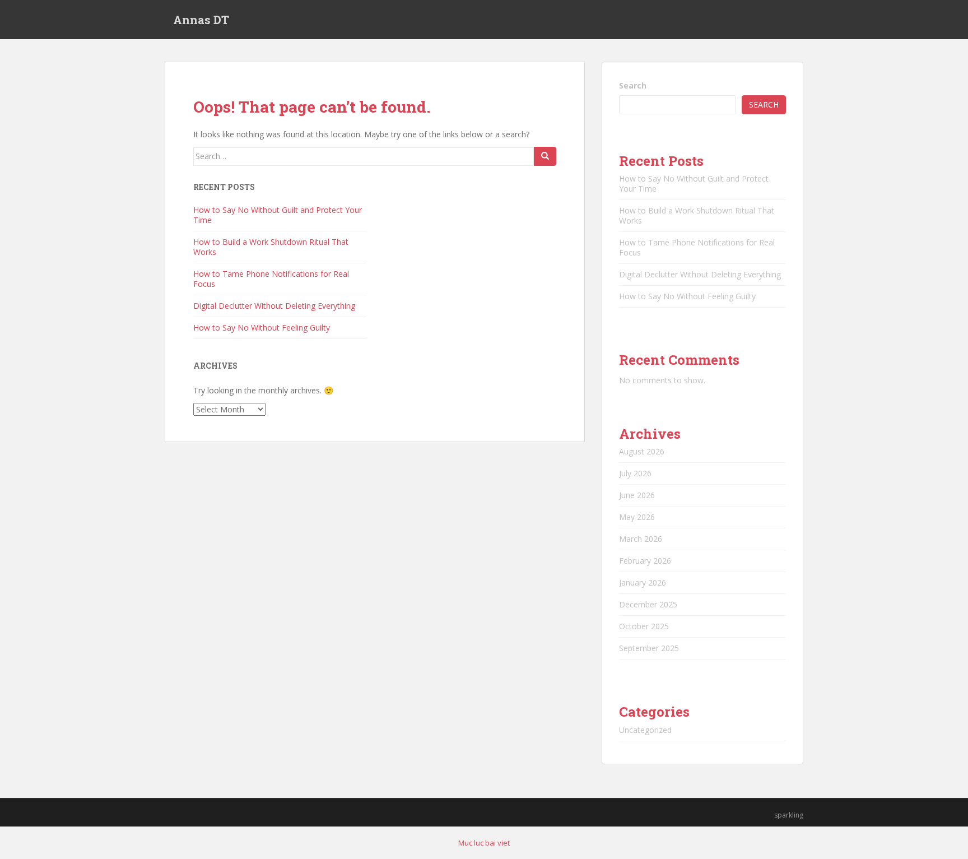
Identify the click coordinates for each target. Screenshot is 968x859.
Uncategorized (645, 730)
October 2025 (644, 626)
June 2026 (637, 495)
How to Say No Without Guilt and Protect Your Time (277, 215)
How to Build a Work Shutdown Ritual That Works (270, 246)
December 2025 (648, 604)
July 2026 (635, 473)
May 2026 (637, 517)
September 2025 (649, 648)
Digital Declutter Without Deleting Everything (274, 305)
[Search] (545, 156)
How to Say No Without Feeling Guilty (261, 327)
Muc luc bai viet (484, 843)
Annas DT (201, 19)
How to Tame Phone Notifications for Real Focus (271, 278)
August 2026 (641, 451)
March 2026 (640, 538)
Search (632, 85)
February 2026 (645, 560)
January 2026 (642, 582)
